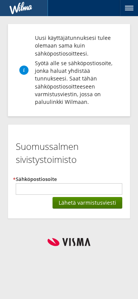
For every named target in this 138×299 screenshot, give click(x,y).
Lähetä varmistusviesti (87, 202)
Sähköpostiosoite (36, 179)
